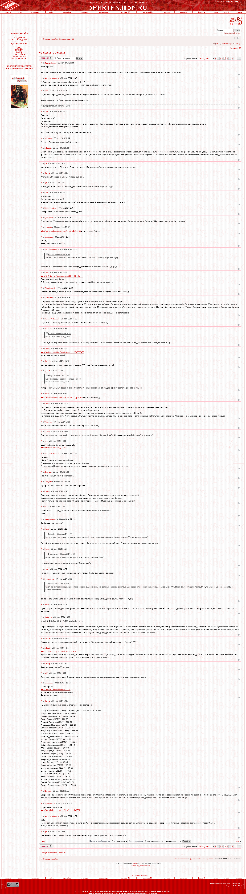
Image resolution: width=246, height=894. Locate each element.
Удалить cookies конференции (201, 859)
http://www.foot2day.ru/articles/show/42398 (58, 652)
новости (8, 12)
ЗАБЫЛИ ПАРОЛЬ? (19, 59)
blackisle (47, 638)
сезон (20, 12)
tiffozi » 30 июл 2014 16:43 (59, 254)
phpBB (135, 863)
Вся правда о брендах (140, 875)
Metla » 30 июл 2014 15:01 (59, 584)
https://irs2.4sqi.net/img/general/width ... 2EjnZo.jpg (62, 276)
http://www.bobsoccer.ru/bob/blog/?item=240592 (60, 810)
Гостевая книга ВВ (66, 39)
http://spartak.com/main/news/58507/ (55, 689)
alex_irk (47, 472)
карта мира (103, 12)
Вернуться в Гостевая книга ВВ (53, 853)
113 (238, 58)
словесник (48, 237)
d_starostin (48, 218)
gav (45, 163)
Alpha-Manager (50, 519)
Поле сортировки (136, 841)
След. (237, 841)
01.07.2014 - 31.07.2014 (52, 52)
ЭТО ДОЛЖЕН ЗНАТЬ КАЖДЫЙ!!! (19, 39)
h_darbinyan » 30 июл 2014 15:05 (61, 554)
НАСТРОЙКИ (19, 54)
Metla (46, 328)
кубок (51, 12)
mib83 (46, 91)
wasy (46, 441)
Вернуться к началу (239, 74)
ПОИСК (19, 52)
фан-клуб (201, 12)
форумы (167, 12)
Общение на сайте (50, 39)
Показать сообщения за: (100, 841)
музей (226, 12)
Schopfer (47, 648)
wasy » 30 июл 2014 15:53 (58, 376)
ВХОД (19, 48)
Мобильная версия (234, 38)
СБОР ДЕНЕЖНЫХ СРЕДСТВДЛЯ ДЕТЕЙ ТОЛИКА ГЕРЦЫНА (19, 67)
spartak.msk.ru (156, 891)
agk (45, 183)
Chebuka (47, 361)
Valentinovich (49, 288)
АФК (46, 673)
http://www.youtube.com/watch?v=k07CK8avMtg (61, 231)
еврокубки (67, 12)
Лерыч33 (48, 138)
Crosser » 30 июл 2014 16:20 (59, 333)
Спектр (47, 173)
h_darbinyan (49, 579)
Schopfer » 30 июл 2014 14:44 (60, 534)
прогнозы (183, 12)
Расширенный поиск (232, 33)
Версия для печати (238, 38)
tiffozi (46, 111)
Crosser (47, 348)
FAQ (217, 44)
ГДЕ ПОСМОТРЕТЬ (19, 44)
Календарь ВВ (235, 48)
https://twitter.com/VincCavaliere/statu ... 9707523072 (62, 352)
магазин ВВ (125, 12)
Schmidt (47, 148)
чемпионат (35, 12)
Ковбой (47, 431)
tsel (45, 507)
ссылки (239, 12)
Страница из (205, 58)
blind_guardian (50, 208)
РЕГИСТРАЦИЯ (19, 57)
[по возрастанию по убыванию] (178, 841)
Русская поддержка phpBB (140, 866)
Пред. (43, 841)
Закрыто (42, 57)
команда (84, 12)
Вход (237, 44)
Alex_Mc (48, 482)
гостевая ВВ (147, 12)
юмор (216, 12)
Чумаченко (48, 298)
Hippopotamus (50, 63)
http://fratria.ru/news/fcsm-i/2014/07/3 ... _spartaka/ (62, 397)
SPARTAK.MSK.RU (91, 891)
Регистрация (227, 44)
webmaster (236, 884)
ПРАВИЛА (19, 50)
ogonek (47, 371)
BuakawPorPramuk (51, 78)
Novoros (47, 791)
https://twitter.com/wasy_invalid (57, 382)
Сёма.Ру (236, 886)
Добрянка (48, 617)
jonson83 (48, 227)
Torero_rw (48, 422)
